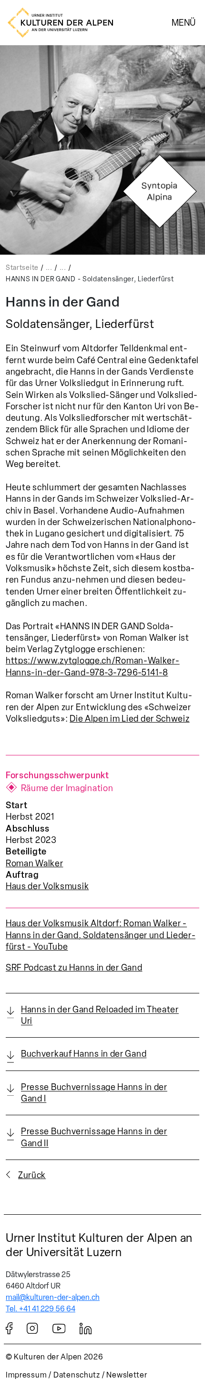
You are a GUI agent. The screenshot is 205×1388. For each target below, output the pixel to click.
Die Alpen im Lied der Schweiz (129, 719)
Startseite (22, 268)
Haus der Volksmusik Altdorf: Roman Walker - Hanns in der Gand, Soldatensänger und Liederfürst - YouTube (100, 935)
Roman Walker (34, 863)
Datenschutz (76, 1374)
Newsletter (126, 1374)
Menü (183, 22)
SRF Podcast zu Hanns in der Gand (74, 967)
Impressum (26, 1374)
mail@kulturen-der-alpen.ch (53, 1297)
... (49, 268)
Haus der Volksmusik (47, 886)
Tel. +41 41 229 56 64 (40, 1308)
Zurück (32, 1175)
